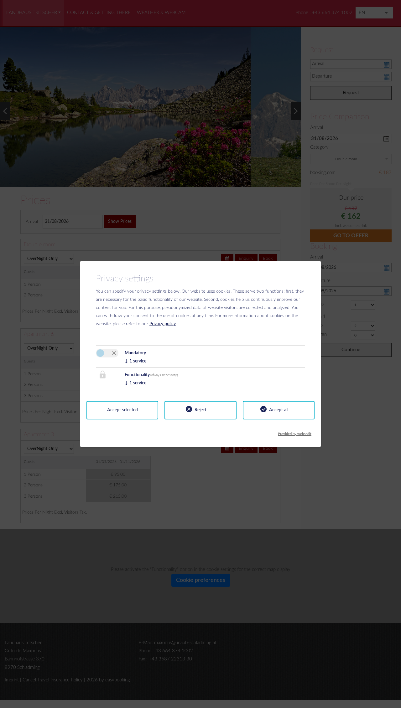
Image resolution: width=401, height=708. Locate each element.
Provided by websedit (294, 432)
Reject (200, 410)
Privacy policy (162, 324)
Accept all (278, 410)
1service (135, 361)
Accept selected (122, 410)
